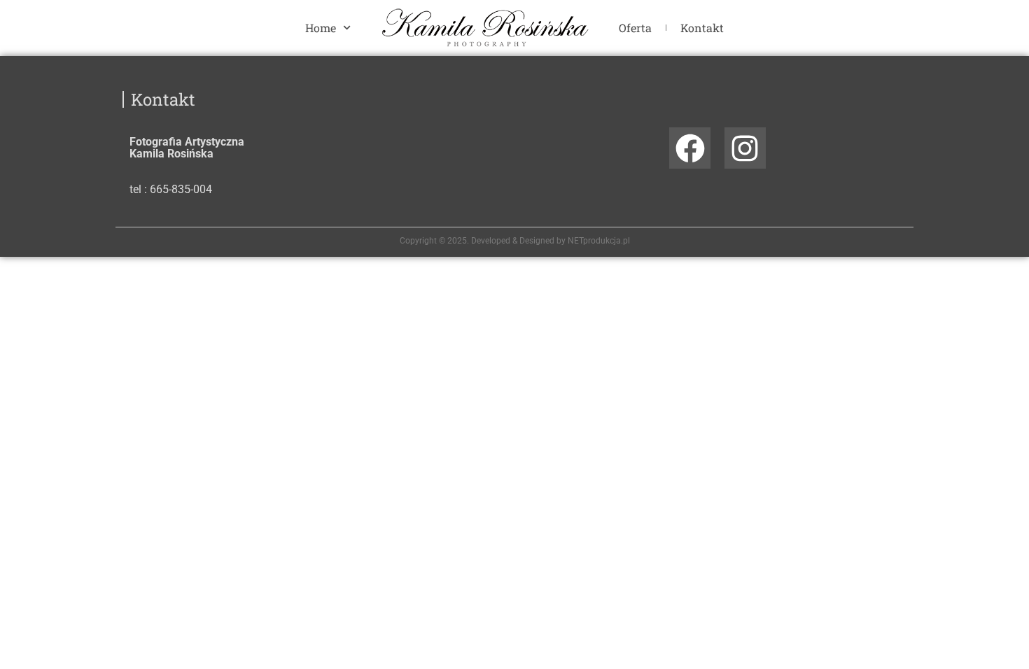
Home (320, 27)
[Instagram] (745, 148)
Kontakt (702, 27)
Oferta (635, 27)
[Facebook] (689, 148)
